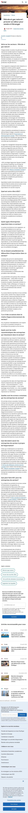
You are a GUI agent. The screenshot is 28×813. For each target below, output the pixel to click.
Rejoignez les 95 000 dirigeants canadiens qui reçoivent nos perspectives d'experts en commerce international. (12, 709)
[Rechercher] (23, 2)
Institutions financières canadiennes (11, 751)
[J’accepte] (23, 781)
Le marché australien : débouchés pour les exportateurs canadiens (18, 634)
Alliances (3, 757)
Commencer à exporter (7, 737)
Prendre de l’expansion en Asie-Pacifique (12, 731)
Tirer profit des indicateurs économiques (12, 579)
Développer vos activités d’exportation (12, 739)
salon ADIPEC (13, 499)
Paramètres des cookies (14, 800)
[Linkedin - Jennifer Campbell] (11, 38)
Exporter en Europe (6, 734)
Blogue (13, 15)
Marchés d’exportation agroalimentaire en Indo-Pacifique (18, 663)
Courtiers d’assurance (7, 754)
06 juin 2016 (8, 28)
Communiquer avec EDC (8, 774)
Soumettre (14, 617)
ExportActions (7, 15)
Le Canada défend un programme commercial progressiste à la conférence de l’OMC (18, 694)
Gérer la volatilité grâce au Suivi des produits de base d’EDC (19, 649)
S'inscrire (22, 715)
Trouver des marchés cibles (9, 574)
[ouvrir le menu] (26, 2)
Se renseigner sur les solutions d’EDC (11, 771)
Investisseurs (5, 762)
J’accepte (14, 809)
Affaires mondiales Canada (16, 169)
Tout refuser (14, 804)
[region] (14, 796)
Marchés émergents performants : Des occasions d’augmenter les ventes (19, 678)
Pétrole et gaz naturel (8, 570)
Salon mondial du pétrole (18, 497)
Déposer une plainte (7, 777)
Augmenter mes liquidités (9, 583)
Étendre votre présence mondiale (10, 742)
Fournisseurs (5, 760)
